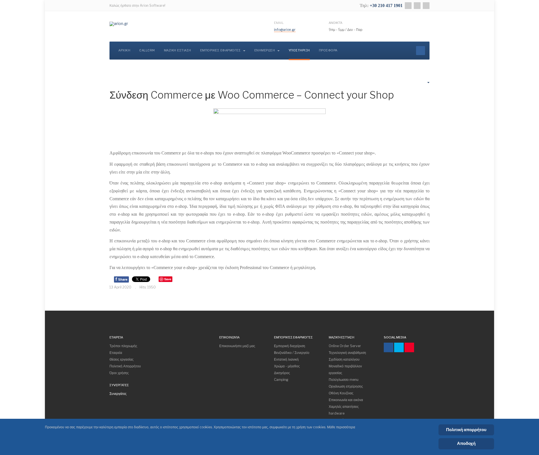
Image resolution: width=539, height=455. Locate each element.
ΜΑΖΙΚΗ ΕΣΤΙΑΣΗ (177, 50)
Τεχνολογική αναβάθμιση (347, 353)
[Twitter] (417, 5)
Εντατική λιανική (286, 359)
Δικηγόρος (282, 373)
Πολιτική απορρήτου (466, 429)
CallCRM (147, 50)
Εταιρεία (115, 353)
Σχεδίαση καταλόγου (344, 359)
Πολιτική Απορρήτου (125, 366)
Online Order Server (345, 346)
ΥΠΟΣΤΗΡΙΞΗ (299, 50)
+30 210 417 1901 (386, 5)
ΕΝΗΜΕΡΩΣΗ (265, 50)
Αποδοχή (466, 443)
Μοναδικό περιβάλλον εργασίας (345, 369)
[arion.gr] (118, 24)
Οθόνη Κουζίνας (341, 393)
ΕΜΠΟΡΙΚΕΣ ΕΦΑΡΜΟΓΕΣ (221, 50)
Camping (281, 379)
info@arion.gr (285, 30)
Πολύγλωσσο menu (343, 379)
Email (279, 23)
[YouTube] (426, 5)
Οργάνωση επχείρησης (346, 386)
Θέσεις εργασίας (121, 359)
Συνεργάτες (118, 394)
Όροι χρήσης (119, 373)
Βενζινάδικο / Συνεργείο (291, 353)
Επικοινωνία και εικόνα (346, 400)
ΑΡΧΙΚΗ (124, 50)
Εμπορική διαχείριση (289, 346)
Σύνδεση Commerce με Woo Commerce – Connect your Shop (251, 95)
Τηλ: (365, 5)
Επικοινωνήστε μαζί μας (237, 346)
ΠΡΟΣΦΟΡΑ (328, 50)
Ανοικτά (335, 23)
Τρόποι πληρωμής (123, 346)
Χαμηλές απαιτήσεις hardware (344, 409)
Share (121, 279)
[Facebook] (408, 5)
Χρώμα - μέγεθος (287, 366)
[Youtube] (409, 347)
